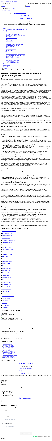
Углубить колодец (7, 350)
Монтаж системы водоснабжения (13, 43)
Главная (5, 27)
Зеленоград (4, 245)
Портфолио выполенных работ (26, 370)
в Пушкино (12, 8)
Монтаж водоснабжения (8, 346)
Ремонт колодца (7, 348)
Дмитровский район (6, 247)
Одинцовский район (7, 242)
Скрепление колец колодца (12, 47)
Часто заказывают (25, 15)
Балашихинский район (7, 279)
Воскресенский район (7, 282)
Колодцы (5, 30)
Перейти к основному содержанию (9, 1)
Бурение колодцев (10, 31)
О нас (4, 28)
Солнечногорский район (7, 249)
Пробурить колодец (7, 344)
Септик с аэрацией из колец (12, 62)
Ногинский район (6, 291)
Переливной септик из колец (12, 60)
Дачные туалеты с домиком (12, 57)
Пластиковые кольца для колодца (13, 45)
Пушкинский (5, 300)
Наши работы (6, 65)
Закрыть (2, 438)
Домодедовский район (7, 277)
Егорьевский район (6, 284)
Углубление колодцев (11, 49)
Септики (5, 51)
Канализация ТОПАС (11, 58)
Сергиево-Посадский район (8, 240)
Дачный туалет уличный (9, 357)
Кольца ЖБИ (9, 40)
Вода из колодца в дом (8, 356)
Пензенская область (6, 272)
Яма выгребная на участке (9, 352)
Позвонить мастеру (26, 398)
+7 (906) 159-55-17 (25, 18)
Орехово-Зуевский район (8, 296)
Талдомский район (6, 268)
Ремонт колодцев (10, 46)
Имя (3, 410)
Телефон (4, 416)
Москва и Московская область (9, 231)
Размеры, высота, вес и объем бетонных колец (16, 29)
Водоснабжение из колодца (12, 34)
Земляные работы (10, 52)
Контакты (5, 66)
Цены (4, 63)
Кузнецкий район (6, 275)
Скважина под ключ (8, 345)
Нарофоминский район (7, 254)
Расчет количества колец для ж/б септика (15, 54)
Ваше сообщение (5, 423)
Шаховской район (6, 238)
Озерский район (6, 293)
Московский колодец (5, 10)
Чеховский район (6, 270)
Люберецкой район (6, 289)
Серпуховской (5, 305)
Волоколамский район (7, 265)
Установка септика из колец (9, 351)
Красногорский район (7, 233)
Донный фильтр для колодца (12, 36)
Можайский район (6, 258)
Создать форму (35, 436)
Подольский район (6, 298)
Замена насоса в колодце (11, 38)
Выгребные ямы (9, 56)
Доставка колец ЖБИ (8, 347)
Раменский (4, 303)
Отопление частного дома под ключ (14, 44)
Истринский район (6, 263)
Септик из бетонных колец (12, 61)
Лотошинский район (7, 235)
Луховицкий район (6, 286)
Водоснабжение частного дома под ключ (15, 35)
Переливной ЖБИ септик (9, 353)
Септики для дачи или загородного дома (15, 55)
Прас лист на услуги (26, 373)
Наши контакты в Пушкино (26, 368)
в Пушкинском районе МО (20, 13)
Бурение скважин (10, 33)
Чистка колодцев (10, 50)
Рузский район (5, 256)
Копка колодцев (9, 41)
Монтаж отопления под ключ (10, 355)
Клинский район (6, 251)
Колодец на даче (9, 39)
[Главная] (3, 6)
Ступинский (5, 307)
